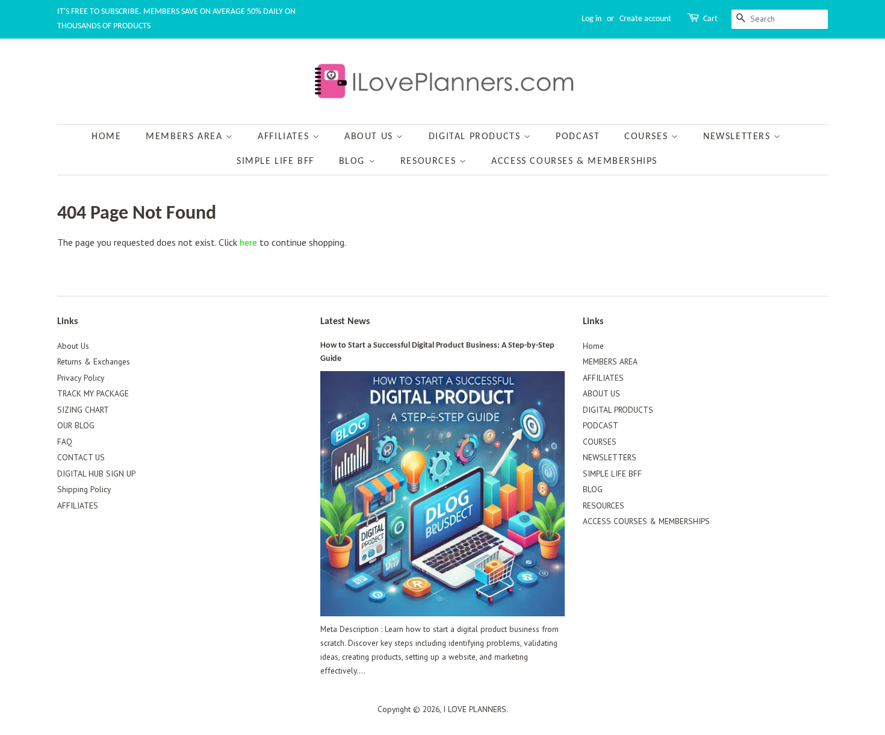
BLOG (353, 161)
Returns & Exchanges (93, 361)
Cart (710, 18)
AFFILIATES (285, 137)
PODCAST (578, 137)
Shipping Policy (84, 489)
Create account (645, 18)
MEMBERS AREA (186, 137)
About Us (73, 345)
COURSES (647, 137)
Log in (591, 18)
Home (106, 137)
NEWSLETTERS (738, 137)
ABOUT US (370, 137)
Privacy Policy (80, 377)
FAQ (64, 441)
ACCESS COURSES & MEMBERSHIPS (574, 161)
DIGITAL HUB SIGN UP (96, 473)
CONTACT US (81, 457)
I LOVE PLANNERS (474, 709)
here (248, 242)
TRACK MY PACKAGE (93, 393)
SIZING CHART (83, 409)
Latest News (345, 322)
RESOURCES (429, 161)
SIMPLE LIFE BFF (275, 161)
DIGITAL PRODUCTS (476, 137)
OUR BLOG (76, 425)
